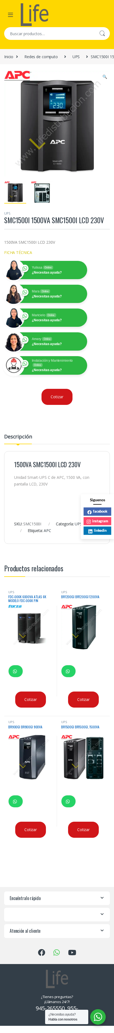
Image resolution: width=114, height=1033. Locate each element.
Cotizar (57, 396)
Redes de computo (41, 56)
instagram (100, 521)
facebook (100, 511)
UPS (76, 56)
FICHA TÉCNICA (18, 252)
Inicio (8, 56)
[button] (104, 76)
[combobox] (49, 33)
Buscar (102, 33)
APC (47, 530)
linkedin (100, 530)
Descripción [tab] (18, 437)
